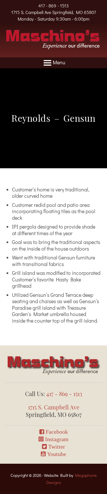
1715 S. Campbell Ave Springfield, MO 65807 (53, 12)
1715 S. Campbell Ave (53, 407)
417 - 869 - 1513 (53, 5)
